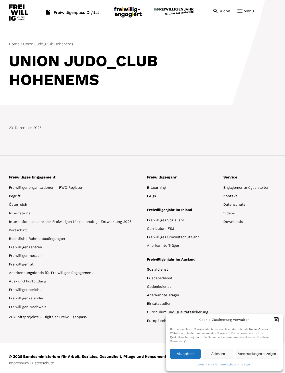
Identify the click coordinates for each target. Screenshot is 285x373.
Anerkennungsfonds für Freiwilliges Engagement (51, 273)
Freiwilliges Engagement (32, 177)
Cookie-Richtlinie (207, 364)
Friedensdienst (159, 278)
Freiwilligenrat (21, 264)
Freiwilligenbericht (25, 290)
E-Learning (156, 187)
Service (230, 177)
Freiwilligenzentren (25, 247)
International (20, 213)
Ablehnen (218, 354)
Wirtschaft (18, 230)
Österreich (18, 204)
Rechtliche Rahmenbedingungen (37, 238)
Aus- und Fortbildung (27, 281)
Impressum (245, 364)
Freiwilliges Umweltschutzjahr (173, 237)
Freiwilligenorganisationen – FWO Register (46, 187)
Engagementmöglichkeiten (246, 187)
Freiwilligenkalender (26, 298)
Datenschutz (228, 364)
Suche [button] (224, 11)
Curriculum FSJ (160, 228)
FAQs (151, 196)
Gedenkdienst (159, 286)
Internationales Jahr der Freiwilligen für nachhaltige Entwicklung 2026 (70, 222)
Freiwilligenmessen (25, 255)
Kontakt (230, 196)
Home (14, 44)
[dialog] (224, 342)
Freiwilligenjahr (162, 177)
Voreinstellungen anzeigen (257, 354)
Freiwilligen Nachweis (27, 307)
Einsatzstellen (159, 303)
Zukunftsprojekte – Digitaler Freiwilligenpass (48, 317)
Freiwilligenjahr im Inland (169, 210)
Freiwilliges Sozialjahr (165, 220)
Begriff (14, 196)
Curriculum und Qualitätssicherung (177, 312)
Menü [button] (249, 11)
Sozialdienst (157, 269)
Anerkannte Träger (163, 245)
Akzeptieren (185, 354)
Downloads (233, 222)
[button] (276, 319)
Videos (229, 213)
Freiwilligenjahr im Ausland (171, 259)
